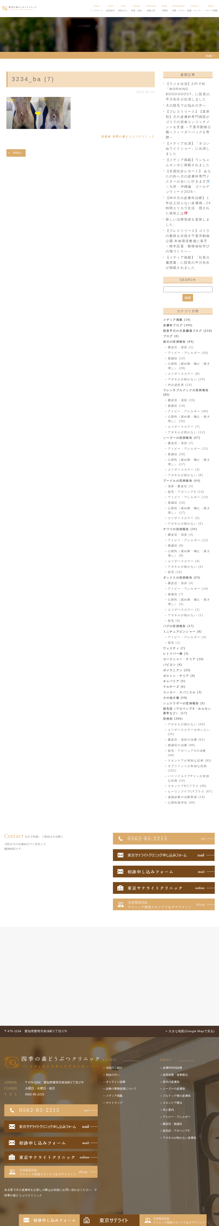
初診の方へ (113, 1074)
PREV (17, 153)
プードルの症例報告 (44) (182, 480)
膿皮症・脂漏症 (172, 1123)
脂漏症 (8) (176, 545)
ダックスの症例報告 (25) (182, 577)
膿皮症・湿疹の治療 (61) (186, 739)
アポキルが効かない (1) (185, 615)
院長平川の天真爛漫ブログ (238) (187, 330)
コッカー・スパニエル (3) (182, 692)
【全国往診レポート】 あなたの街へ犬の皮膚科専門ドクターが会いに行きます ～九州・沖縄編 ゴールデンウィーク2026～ (188, 181)
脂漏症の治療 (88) (181, 745)
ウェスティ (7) (174, 648)
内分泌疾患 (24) (180, 384)
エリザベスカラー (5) (184, 518)
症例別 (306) (173, 718)
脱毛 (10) (175, 572)
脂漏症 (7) (176, 594)
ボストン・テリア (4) (179, 675)
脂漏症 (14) (177, 405)
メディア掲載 (114, 1095)
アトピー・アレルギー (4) (187, 637)
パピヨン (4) (172, 664)
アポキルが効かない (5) (185, 523)
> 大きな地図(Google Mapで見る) (190, 1031)
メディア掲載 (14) (177, 319)
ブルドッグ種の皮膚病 (177, 1095)
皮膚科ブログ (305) (178, 325)
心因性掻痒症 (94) (181, 802)
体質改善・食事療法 (175, 1074)
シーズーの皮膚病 (174, 1088)
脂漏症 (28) (177, 454)
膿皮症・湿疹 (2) (181, 443)
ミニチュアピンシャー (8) (182, 631)
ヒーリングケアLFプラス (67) (190, 791)
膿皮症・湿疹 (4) (181, 534)
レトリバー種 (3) (176, 653)
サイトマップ (114, 1102)
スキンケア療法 (172, 1102)
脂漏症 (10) (177, 502)
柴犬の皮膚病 (171, 1081)
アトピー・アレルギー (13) (188, 497)
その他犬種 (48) (175, 697)
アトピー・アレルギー (177, 1116)
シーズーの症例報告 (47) (182, 437)
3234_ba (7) (33, 79)
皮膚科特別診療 (172, 1067)
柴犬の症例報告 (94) (178, 341)
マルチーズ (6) (174, 686)
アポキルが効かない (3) (185, 566)
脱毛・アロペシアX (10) (186, 491)
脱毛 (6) (174, 620)
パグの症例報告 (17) (178, 626)
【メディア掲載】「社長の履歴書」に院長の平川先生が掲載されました (188, 262)
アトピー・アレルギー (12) (188, 540)
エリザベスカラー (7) (184, 426)
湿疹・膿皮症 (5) (181, 486)
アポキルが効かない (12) (186, 432)
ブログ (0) (171, 336)
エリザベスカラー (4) (184, 561)
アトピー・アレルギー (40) (188, 411)
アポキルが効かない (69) (186, 724)
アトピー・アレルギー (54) (188, 352)
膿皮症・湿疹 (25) (181, 400)
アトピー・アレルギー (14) (188, 588)
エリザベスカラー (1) (184, 609)
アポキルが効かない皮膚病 (179, 1137)
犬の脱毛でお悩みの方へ (186, 105)
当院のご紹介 (114, 1067)
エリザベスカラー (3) (184, 469)
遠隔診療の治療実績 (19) (186, 797)
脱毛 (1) (174, 642)
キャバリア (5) (174, 681)
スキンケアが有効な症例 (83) (190, 760)
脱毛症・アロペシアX (176, 1130)
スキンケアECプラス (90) (187, 786)
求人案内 (168, 1109)
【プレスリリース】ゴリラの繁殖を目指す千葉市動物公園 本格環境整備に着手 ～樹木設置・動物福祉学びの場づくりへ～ (188, 241)
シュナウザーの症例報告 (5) (184, 703)
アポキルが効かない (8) (185, 475)
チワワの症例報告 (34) (180, 529)
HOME (209, 55)
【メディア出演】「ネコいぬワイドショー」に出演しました (188, 148)
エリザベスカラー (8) (184, 373)
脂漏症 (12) (177, 358)
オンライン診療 (115, 1081)
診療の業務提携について (121, 1088)
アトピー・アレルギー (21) (188, 448)
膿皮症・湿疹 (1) (181, 347)
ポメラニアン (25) (177, 670)
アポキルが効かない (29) (186, 379)
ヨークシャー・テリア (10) (183, 659)
